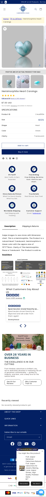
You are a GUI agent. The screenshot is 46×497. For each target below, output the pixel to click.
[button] (4, 9)
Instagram (37, 213)
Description (10, 226)
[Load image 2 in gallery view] (22, 81)
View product (24, 483)
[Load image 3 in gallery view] (37, 81)
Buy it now (23, 152)
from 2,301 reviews (14, 298)
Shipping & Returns (30, 226)
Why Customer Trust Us (31, 382)
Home (6, 19)
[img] (24, 295)
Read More (7, 255)
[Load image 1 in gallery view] (8, 81)
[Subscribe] (39, 437)
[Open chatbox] (41, 492)
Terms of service (10, 470)
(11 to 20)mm (16, 19)
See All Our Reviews (11, 382)
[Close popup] (42, 451)
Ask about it (36, 483)
